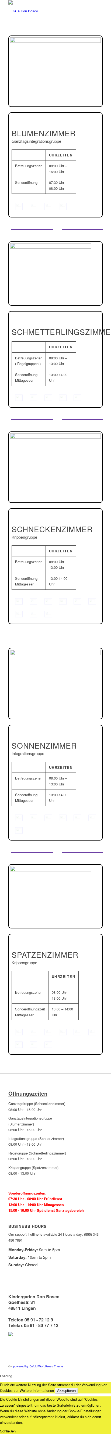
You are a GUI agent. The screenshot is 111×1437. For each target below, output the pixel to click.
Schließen (8, 1431)
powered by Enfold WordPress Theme (38, 1366)
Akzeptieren (66, 1391)
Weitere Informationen (37, 1390)
